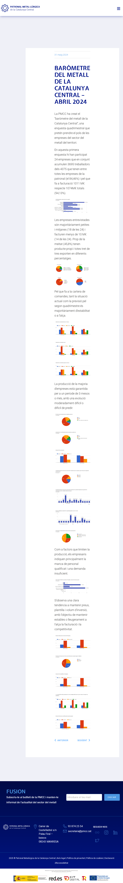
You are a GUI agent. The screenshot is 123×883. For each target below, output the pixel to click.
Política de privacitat (76, 858)
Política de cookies (94, 858)
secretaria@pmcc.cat (79, 831)
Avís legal (61, 858)
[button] (119, 7)
